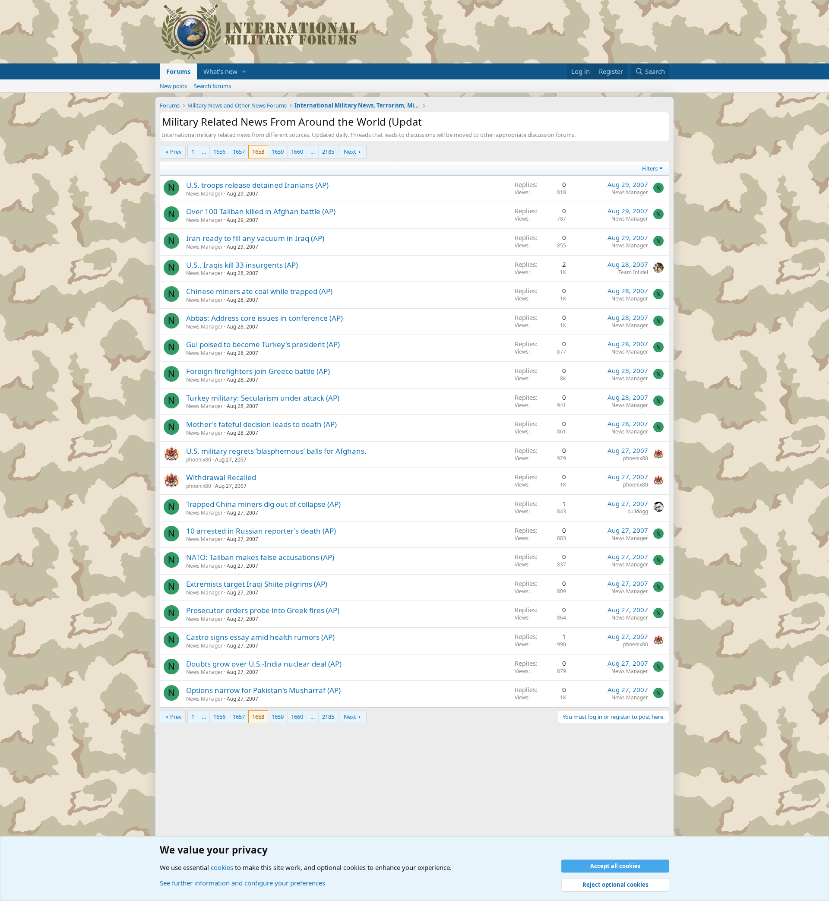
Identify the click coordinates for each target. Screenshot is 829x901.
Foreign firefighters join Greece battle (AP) (258, 371)
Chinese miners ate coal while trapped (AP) (259, 291)
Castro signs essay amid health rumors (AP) (260, 637)
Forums (178, 71)
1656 (219, 151)
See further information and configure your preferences (242, 883)
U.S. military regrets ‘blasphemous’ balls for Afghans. (276, 451)
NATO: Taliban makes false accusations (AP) (260, 557)
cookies (222, 867)
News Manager (204, 193)
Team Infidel (633, 272)
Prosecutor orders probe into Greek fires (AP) (262, 610)
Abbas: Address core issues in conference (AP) (264, 318)
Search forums (212, 86)
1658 (258, 151)
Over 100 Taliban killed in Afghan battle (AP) (260, 211)
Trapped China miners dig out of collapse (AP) (263, 504)
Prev (176, 151)
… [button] (204, 151)
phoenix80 (198, 459)
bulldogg (637, 511)
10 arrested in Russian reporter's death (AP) (261, 531)
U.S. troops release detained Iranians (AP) (257, 185)
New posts (173, 86)
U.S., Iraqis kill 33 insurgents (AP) (242, 265)
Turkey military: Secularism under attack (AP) (262, 398)
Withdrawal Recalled (221, 477)
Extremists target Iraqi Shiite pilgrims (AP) (256, 584)
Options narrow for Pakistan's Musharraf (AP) (263, 690)
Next (350, 151)
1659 (278, 151)
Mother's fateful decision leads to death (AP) (261, 424)
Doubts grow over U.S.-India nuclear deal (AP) (264, 664)
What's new (220, 71)
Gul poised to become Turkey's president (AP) (263, 344)
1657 (239, 151)
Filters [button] (650, 168)
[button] (244, 71)
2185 (328, 151)
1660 (297, 151)
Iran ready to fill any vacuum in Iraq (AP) (255, 238)
